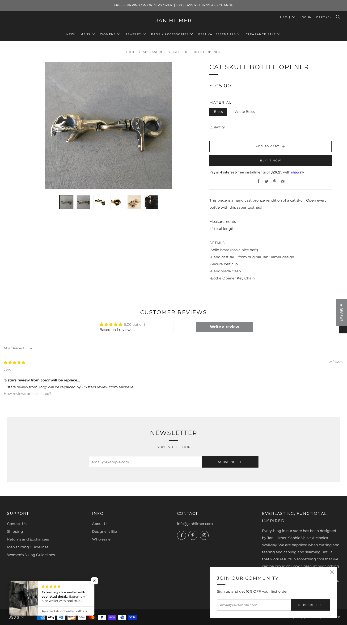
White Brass (245, 112)
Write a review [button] (224, 327)
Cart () (323, 17)
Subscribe (228, 462)
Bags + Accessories (170, 34)
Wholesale (101, 539)
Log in (306, 17)
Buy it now (270, 160)
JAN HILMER (174, 20)
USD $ (285, 17)
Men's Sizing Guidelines (27, 547)
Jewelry (133, 34)
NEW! (71, 34)
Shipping (15, 531)
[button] (94, 580)
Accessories (155, 52)
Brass (218, 112)
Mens (85, 34)
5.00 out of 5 (134, 324)
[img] (14, 362)
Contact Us (16, 523)
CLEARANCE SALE (261, 34)
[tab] (66, 202)
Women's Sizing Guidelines (31, 555)
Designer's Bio (104, 531)
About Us (100, 523)
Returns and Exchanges (28, 539)
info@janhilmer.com (195, 523)
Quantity (217, 127)
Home (131, 52)
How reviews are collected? (27, 393)
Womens (108, 34)
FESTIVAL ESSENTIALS (217, 34)
